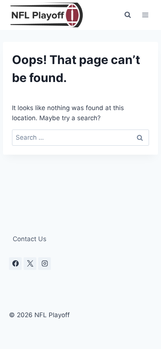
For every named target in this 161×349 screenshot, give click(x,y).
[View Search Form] (127, 15)
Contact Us (29, 239)
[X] (30, 263)
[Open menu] (145, 15)
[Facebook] (15, 263)
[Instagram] (44, 263)
